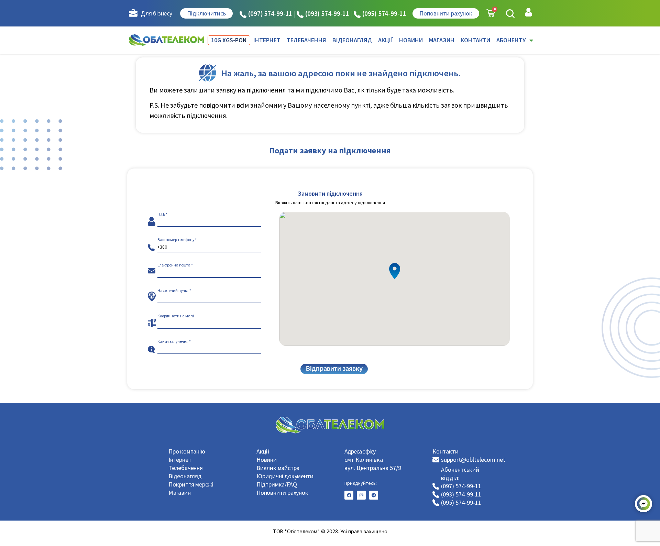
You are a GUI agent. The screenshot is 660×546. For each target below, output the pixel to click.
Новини (266, 459)
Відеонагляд (185, 476)
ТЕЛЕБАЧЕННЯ (306, 40)
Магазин (179, 492)
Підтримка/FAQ (276, 484)
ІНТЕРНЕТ (266, 40)
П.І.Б (161, 214)
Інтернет (179, 459)
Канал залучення (172, 341)
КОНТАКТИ (475, 40)
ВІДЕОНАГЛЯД (352, 40)
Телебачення (185, 468)
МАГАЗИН (441, 40)
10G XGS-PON (229, 40)
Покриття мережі (190, 484)
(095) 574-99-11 (384, 13)
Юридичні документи (284, 476)
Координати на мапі (175, 316)
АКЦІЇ (385, 40)
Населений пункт (173, 290)
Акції (263, 451)
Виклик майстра (277, 468)
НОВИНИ (411, 40)
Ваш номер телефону (176, 239)
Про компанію (186, 451)
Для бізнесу (156, 13)
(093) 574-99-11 (327, 13)
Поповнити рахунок (282, 492)
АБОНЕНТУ (511, 40)
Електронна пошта (173, 265)
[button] (510, 13)
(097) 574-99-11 (270, 13)
